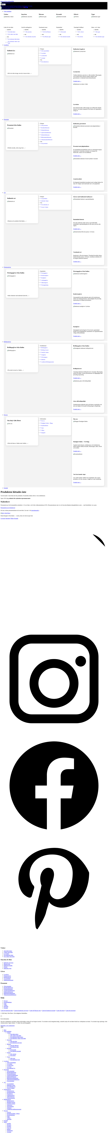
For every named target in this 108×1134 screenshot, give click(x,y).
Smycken (9, 1040)
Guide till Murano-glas (35, 1010)
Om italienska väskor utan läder (14, 42)
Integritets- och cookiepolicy (8, 1025)
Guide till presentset (71, 1010)
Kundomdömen (44, 425)
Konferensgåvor (44, 275)
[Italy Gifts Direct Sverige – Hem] (5, 3)
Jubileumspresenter (8, 980)
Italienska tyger (7, 968)
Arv (5, 192)
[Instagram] (54, 731)
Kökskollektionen (45, 130)
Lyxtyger (43, 58)
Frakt (42, 428)
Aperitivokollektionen (46, 132)
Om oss (6, 415)
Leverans (3, 518)
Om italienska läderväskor (14, 39)
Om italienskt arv (45, 204)
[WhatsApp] (4, 7)
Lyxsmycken (44, 55)
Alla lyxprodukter (45, 50)
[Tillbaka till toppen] (1, 1016)
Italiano (20, 6)
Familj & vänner (45, 352)
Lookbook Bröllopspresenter (47, 362)
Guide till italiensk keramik (48, 1010)
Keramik (9, 1048)
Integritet (43, 432)
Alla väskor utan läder (13, 34)
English (2, 6)
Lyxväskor (43, 53)
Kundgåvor (43, 277)
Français (16, 6)
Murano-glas (7, 964)
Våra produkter (7, 11)
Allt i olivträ (81, 32)
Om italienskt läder (8, 955)
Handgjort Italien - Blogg (47, 423)
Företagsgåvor (7, 267)
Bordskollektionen (45, 127)
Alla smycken (28, 32)
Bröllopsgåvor (7, 341)
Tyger (8, 1057)
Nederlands (25, 6)
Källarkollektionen (45, 135)
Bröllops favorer (45, 350)
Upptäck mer (77, 81)
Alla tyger (98, 32)
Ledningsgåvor (44, 280)
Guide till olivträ (60, 1010)
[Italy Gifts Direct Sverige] (5, 513)
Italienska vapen (11, 1085)
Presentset (6, 119)
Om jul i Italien (44, 207)
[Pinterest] (54, 945)
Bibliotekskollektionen (46, 137)
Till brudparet (44, 357)
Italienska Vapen (44, 201)
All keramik (63, 32)
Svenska (30, 6)
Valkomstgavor (44, 282)
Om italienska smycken (30, 36)
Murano (9, 1044)
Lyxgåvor (6, 45)
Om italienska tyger (100, 36)
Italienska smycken (8, 962)
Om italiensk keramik (65, 36)
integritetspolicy (35, 510)
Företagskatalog (44, 285)
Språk (5, 1122)
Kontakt (6, 488)
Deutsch (7, 6)
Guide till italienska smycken (21, 1010)
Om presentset (44, 143)
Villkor (42, 430)
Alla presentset (44, 125)
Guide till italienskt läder (7, 1010)
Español (11, 6)
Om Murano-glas (47, 36)
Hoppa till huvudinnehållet (7, 1)
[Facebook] (54, 838)
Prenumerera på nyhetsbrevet (8, 507)
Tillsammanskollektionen (46, 139)
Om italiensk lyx (45, 61)
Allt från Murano (47, 32)
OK (2, 1027)
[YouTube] (54, 625)
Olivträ (5, 967)
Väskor (9, 1032)
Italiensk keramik (8, 965)
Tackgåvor (43, 354)
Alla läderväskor (11, 32)
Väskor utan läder (8, 952)
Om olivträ (80, 36)
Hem (5, 1030)
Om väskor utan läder (9, 956)
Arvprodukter (44, 198)
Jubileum (43, 359)
